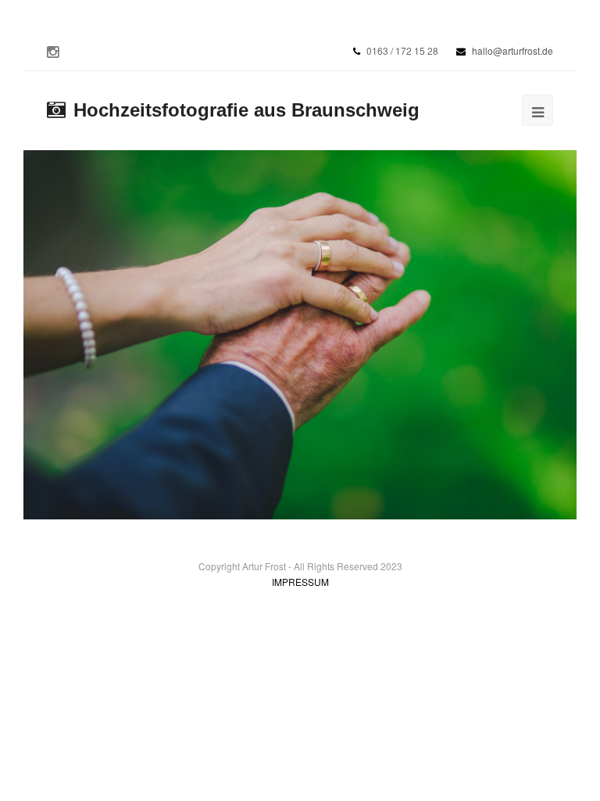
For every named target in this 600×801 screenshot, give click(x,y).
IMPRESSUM (300, 581)
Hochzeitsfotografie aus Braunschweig (246, 109)
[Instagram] (53, 50)
